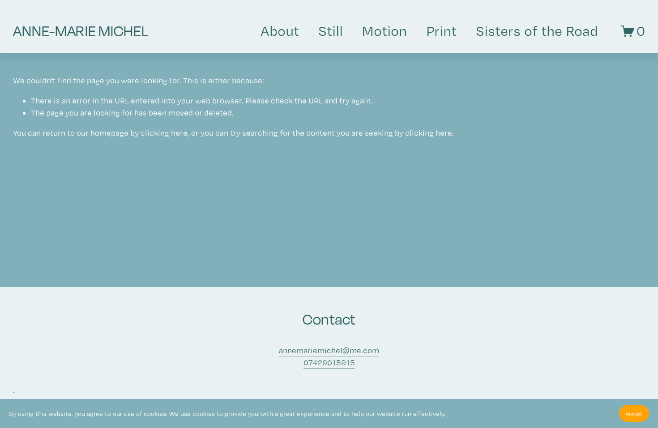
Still (330, 30)
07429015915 (329, 362)
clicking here (164, 132)
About (280, 30)
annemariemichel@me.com (329, 350)
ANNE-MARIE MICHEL (80, 30)
